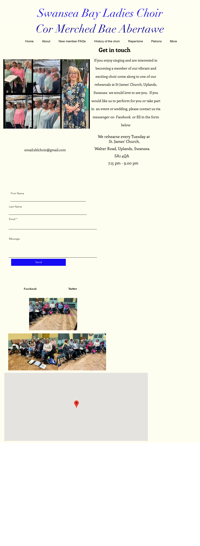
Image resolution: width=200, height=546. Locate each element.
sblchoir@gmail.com (50, 150)
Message (14, 238)
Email (12, 219)
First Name (17, 193)
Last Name (15, 206)
